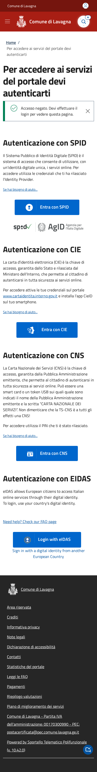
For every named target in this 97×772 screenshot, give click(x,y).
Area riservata (19, 607)
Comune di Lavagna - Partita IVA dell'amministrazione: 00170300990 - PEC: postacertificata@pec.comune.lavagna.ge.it (43, 724)
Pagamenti (16, 686)
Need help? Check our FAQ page (29, 522)
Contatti (14, 657)
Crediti (12, 617)
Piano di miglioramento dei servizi (35, 706)
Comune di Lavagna (21, 5)
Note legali (16, 637)
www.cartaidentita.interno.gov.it (30, 296)
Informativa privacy (23, 627)
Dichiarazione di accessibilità (31, 647)
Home (11, 42)
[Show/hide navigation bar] (7, 21)
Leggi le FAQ (17, 676)
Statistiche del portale (25, 667)
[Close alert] (88, 111)
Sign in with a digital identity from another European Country (48, 553)
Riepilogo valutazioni (24, 696)
